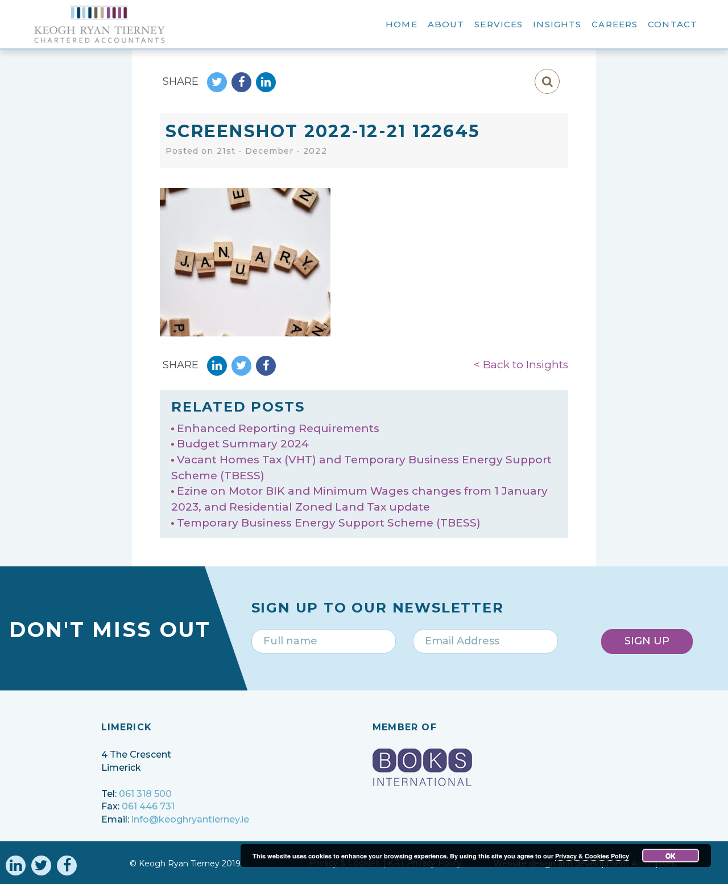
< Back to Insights (521, 364)
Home (401, 24)
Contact (672, 24)
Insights (557, 24)
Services (498, 24)
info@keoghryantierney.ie (190, 819)
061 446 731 (148, 806)
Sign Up (646, 641)
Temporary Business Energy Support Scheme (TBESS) (329, 522)
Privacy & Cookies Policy (592, 856)
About (446, 24)
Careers (615, 24)
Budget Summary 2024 (243, 443)
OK (670, 855)
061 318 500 (145, 793)
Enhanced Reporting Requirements (278, 428)
